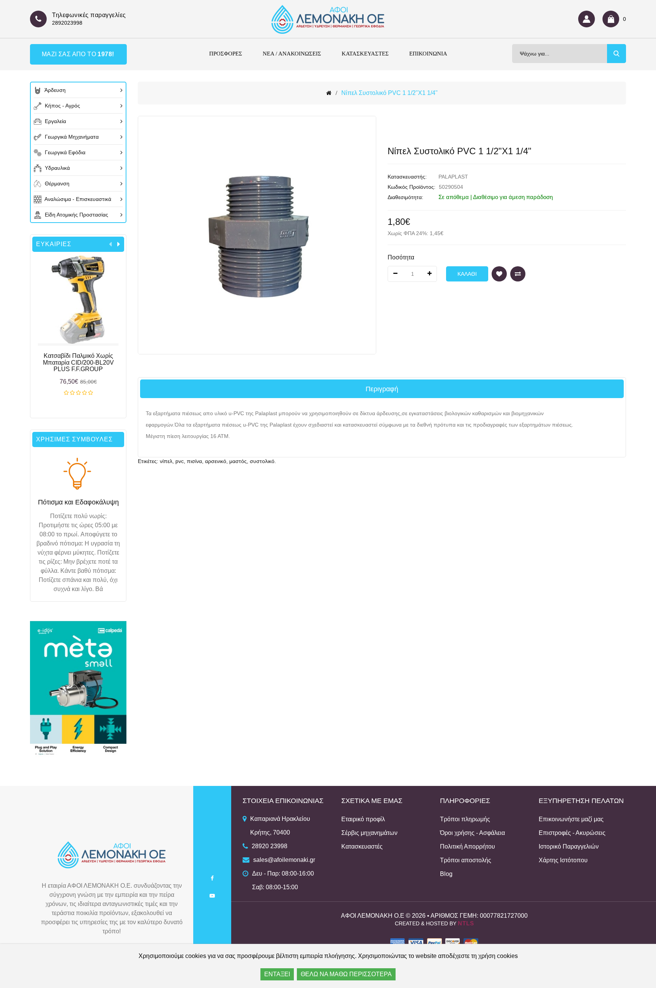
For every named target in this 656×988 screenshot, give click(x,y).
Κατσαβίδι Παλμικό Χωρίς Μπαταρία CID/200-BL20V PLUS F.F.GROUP (78, 362)
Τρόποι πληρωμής (465, 819)
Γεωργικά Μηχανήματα (71, 137)
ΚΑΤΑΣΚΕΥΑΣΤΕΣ (365, 54)
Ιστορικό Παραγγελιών (569, 846)
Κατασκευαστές (362, 846)
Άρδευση (54, 90)
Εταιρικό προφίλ (363, 819)
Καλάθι (78, 393)
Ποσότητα (401, 257)
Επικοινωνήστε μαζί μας (571, 819)
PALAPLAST (453, 177)
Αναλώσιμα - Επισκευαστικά (77, 199)
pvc (179, 461)
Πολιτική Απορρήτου (467, 846)
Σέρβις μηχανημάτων (369, 833)
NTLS (466, 923)
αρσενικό (215, 461)
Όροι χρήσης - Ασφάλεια (472, 833)
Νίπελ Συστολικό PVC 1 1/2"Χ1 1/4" (389, 93)
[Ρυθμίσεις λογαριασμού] (588, 19)
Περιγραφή (382, 389)
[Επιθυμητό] (499, 273)
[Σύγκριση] (517, 273)
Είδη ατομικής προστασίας (75, 215)
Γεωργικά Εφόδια (64, 152)
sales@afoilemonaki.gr (284, 860)
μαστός (238, 461)
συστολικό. (263, 461)
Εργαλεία (54, 121)
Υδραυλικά (56, 168)
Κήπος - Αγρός (61, 106)
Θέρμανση (56, 183)
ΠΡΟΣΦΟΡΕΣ (225, 54)
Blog (446, 874)
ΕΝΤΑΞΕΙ (277, 974)
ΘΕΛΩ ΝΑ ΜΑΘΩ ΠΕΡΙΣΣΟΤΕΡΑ (346, 974)
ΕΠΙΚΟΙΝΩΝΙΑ (428, 54)
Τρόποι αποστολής (465, 860)
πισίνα (194, 461)
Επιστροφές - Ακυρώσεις (572, 833)
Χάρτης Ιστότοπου (563, 860)
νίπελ (166, 461)
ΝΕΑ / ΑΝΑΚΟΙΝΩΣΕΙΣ (292, 54)
